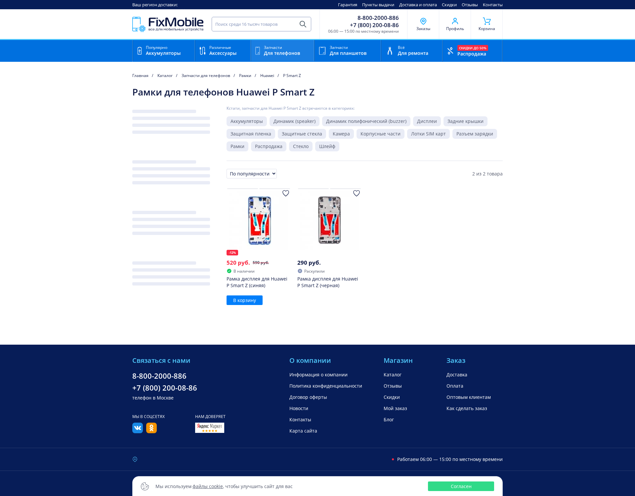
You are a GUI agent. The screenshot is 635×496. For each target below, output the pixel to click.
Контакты (493, 5)
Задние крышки (465, 121)
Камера (341, 134)
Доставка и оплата (418, 5)
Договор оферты (308, 397)
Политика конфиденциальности (325, 386)
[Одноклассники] (151, 431)
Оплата (454, 386)
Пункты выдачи (378, 5)
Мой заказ (395, 408)
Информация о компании (318, 374)
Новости (298, 408)
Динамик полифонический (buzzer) (366, 121)
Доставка (456, 374)
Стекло (301, 146)
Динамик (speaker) (295, 121)
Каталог (393, 374)
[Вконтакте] (137, 431)
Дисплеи (427, 121)
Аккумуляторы (247, 121)
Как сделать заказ (466, 408)
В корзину (244, 300)
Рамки (237, 146)
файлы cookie (207, 486)
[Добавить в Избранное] (286, 193)
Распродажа (268, 146)
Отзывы (470, 5)
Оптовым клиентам (468, 397)
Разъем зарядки (474, 134)
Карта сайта (303, 431)
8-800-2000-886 (378, 17)
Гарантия (347, 5)
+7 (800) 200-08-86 (374, 25)
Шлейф (327, 146)
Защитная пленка (251, 134)
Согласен (461, 486)
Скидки (449, 5)
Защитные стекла (302, 134)
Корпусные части (380, 134)
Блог (389, 419)
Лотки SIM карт (428, 134)
